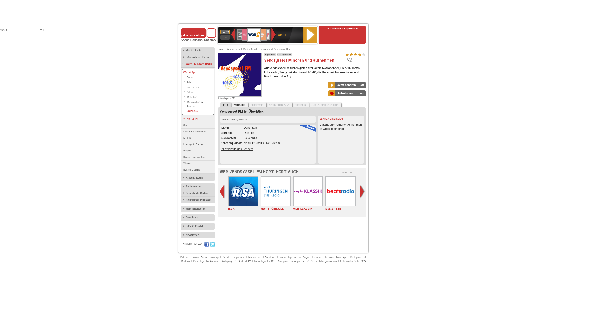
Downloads (192, 217)
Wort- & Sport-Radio (199, 64)
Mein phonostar (195, 208)
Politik (190, 92)
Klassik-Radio (194, 177)
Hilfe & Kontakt (195, 226)
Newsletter (192, 235)
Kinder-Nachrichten (194, 157)
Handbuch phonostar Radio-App (329, 257)
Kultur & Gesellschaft (194, 131)
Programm (257, 104)
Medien (187, 137)
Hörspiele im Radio (197, 57)
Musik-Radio (193, 50)
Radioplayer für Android (205, 261)
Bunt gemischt (284, 54)
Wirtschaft (192, 97)
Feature (191, 77)
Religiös (187, 150)
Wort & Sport (190, 72)
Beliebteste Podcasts (198, 200)
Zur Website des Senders (237, 149)
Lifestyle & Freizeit (193, 144)
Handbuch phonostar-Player (294, 257)
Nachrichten (193, 87)
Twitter (212, 244)
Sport (186, 125)
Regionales (192, 110)
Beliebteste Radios (197, 193)
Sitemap (214, 257)
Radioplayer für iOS (264, 261)
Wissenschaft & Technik (195, 104)
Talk (189, 82)
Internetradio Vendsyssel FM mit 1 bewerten (347, 54)
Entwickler (270, 257)
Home (221, 49)
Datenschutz (255, 257)
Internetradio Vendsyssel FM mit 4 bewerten (360, 54)
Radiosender (193, 186)
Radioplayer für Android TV (236, 261)
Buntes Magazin (191, 169)
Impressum (239, 257)
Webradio (239, 104)
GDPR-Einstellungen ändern (322, 261)
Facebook (206, 244)
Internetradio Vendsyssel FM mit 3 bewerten (355, 54)
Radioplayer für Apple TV (291, 261)
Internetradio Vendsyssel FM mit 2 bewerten (351, 54)
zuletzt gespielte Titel (324, 104)
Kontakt (226, 257)
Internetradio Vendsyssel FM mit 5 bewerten (364, 54)
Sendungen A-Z (279, 104)
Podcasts (300, 104)
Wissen (187, 163)
